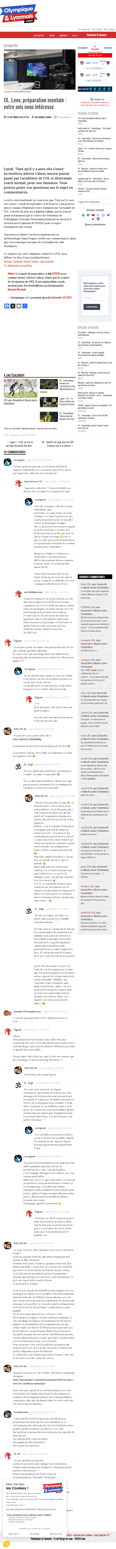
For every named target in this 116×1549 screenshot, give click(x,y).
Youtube (8, 261)
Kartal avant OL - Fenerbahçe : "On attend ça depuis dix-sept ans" (94, 129)
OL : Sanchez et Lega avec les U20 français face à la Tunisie (58, 443)
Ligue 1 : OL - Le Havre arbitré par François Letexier (94, 149)
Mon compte (109, 29)
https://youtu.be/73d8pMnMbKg (27, 739)
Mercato (63, 35)
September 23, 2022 (61, 297)
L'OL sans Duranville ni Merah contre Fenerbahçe (20, 402)
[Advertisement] (40, 143)
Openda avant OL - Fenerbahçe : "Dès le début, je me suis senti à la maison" (93, 179)
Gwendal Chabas (45, 117)
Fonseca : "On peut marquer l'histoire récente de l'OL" (92, 189)
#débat (11, 273)
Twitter (35, 261)
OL (6, 435)
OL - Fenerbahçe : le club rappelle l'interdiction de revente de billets (91, 353)
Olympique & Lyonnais (97, 35)
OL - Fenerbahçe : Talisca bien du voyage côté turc (93, 159)
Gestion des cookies (83, 1535)
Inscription (97, 29)
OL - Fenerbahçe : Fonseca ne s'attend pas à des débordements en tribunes (94, 139)
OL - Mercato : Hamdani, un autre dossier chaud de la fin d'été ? (94, 373)
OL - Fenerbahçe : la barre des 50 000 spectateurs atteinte (93, 416)
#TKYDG (56, 273)
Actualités (39, 35)
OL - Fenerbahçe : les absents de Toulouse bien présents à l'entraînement (94, 343)
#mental (12, 289)
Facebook (17, 261)
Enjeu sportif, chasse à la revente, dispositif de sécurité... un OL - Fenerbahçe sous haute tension (95, 395)
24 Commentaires (64, 117)
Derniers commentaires (95, 224)
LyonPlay (27, 265)
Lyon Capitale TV (101, 1535)
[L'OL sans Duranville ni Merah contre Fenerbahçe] (20, 397)
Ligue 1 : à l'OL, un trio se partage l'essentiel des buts (19, 443)
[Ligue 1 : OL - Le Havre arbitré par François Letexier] (49, 406)
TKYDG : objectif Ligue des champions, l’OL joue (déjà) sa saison (95, 406)
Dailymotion (13, 265)
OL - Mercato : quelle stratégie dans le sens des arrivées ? (95, 363)
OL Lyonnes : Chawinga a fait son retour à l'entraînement (94, 333)
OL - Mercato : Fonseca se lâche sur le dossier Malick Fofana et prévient (92, 169)
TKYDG (52, 35)
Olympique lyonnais (28, 428)
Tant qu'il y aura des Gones (47, 428)
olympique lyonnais (18, 435)
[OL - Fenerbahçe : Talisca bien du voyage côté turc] (49, 421)
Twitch (26, 261)
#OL (32, 281)
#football (21, 289)
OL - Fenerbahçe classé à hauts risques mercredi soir (93, 426)
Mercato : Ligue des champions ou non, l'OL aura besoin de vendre (94, 383)
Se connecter (84, 29)
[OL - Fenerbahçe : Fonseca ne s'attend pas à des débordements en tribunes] (49, 388)
